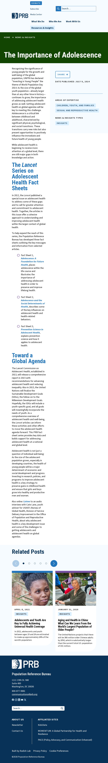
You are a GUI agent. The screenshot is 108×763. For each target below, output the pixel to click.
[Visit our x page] (25, 700)
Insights (62, 123)
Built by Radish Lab (21, 751)
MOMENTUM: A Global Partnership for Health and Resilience (62, 732)
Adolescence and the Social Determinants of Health (33, 304)
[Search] (58, 8)
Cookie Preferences (58, 751)
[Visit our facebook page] (13, 700)
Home (7, 37)
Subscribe (34, 9)
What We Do (37, 21)
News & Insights (25, 37)
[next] (53, 563)
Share (61, 74)
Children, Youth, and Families (75, 105)
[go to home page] (20, 17)
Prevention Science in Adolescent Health (32, 331)
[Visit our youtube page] (22, 700)
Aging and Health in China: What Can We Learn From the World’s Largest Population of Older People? (75, 624)
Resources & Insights (42, 28)
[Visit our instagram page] (16, 700)
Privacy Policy (40, 751)
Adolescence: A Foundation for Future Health (32, 262)
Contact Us (17, 731)
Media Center (36, 14)
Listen (26, 501)
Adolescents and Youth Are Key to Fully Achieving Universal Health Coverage (30, 623)
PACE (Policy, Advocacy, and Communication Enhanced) (65, 740)
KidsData (42, 725)
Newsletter (17, 725)
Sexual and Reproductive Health (77, 110)
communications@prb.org (24, 694)
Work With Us (73, 21)
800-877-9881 (18, 691)
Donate (36, 3)
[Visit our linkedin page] (19, 700)
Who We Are (55, 21)
